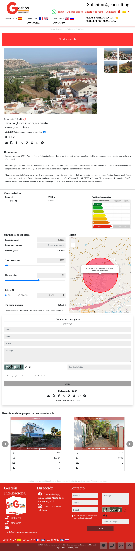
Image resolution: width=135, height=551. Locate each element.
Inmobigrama (73, 547)
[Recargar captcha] (26, 367)
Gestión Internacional (52, 545)
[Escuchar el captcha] (30, 367)
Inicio (61, 11)
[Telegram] (42, 142)
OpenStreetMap (117, 312)
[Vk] (32, 142)
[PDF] (12, 142)
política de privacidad (39, 376)
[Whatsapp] (37, 142)
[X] (22, 142)
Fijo (9, 295)
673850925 (67, 324)
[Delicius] (27, 142)
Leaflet (107, 312)
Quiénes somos (75, 11)
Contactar (110, 11)
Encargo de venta (94, 11)
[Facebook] (17, 142)
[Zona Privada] (119, 12)
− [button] (73, 244)
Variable (24, 295)
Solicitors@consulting (108, 4)
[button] (5, 444)
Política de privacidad (69, 545)
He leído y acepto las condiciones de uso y (26, 376)
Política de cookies (85, 545)
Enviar (67, 384)
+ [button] (73, 240)
